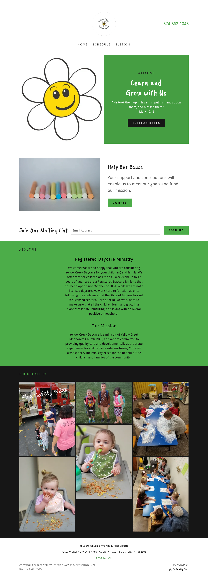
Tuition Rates (146, 123)
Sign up (176, 230)
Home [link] (83, 44)
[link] (104, 23)
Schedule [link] (102, 44)
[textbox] (115, 230)
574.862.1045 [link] (176, 23)
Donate (120, 202)
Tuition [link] (123, 44)
